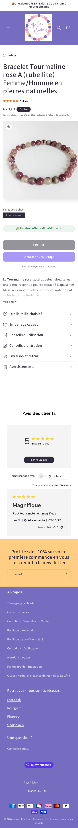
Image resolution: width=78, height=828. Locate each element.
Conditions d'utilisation (22, 648)
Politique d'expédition (21, 630)
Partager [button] (12, 55)
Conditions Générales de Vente (28, 621)
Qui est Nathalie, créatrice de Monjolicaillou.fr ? (38, 675)
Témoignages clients (20, 603)
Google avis (15, 725)
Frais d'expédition (27, 115)
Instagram (14, 708)
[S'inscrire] (66, 574)
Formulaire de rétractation (24, 666)
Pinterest (13, 716)
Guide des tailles (18, 612)
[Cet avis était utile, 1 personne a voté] (55, 527)
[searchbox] (22, 476)
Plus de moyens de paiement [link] (39, 266)
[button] (8, 27)
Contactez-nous (18, 748)
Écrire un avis (39, 460)
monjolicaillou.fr (23, 819)
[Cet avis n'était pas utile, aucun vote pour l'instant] (61, 527)
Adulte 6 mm (15, 215)
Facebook (14, 700)
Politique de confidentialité (25, 639)
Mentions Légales (19, 657)
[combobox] (51, 485)
